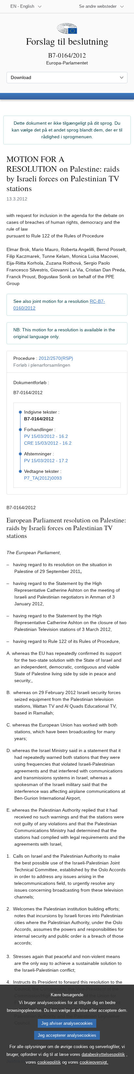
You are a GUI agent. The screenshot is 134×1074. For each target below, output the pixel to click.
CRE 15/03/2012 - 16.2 (48, 443)
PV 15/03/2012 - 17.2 (46, 460)
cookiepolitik (49, 1062)
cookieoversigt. (94, 1062)
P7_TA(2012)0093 (43, 478)
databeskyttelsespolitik (103, 1054)
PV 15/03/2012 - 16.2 (46, 436)
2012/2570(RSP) (56, 358)
